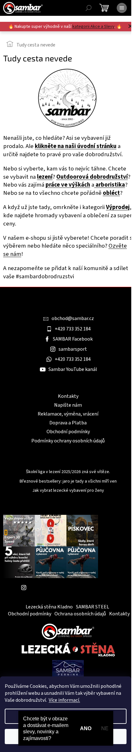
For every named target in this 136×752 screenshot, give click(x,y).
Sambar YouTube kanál (72, 369)
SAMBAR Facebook (73, 339)
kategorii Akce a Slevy (93, 26)
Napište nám (68, 405)
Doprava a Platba (68, 422)
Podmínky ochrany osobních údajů (68, 440)
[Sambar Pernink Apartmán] (68, 668)
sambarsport (73, 349)
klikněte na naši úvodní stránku (75, 146)
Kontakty (68, 396)
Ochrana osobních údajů (80, 613)
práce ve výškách (68, 185)
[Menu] (121, 8)
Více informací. (64, 700)
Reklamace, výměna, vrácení (68, 413)
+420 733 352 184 (73, 328)
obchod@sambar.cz (73, 318)
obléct (111, 193)
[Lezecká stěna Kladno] (68, 649)
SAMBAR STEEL (92, 606)
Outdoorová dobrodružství (92, 177)
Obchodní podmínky (68, 431)
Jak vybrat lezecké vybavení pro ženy (68, 491)
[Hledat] (88, 8)
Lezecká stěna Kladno (49, 606)
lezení (45, 177)
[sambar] (68, 631)
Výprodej (118, 207)
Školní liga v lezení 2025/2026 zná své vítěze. (68, 472)
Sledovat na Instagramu (55, 587)
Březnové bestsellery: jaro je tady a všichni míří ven (68, 481)
